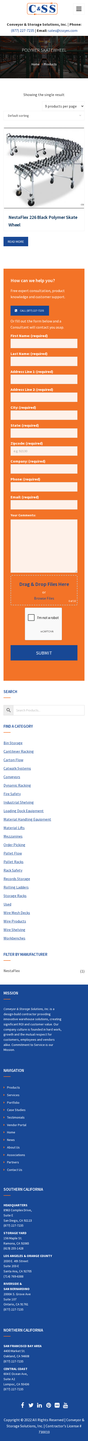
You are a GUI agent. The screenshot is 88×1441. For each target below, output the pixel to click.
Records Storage (17, 878)
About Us (13, 1147)
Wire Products (15, 921)
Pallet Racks (13, 861)
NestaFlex (12, 970)
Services (13, 1095)
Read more (16, 241)
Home (11, 1132)
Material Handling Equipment (27, 819)
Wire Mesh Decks (17, 912)
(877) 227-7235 (22, 30)
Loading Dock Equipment (24, 810)
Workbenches (14, 938)
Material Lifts (14, 827)
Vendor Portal (16, 1125)
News (11, 1140)
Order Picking (14, 844)
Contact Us (14, 1170)
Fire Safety (12, 793)
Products (13, 1087)
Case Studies (16, 1110)
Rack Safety (13, 870)
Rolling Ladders (16, 887)
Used (7, 904)
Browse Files (44, 598)
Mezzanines (13, 836)
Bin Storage (13, 742)
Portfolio (13, 1102)
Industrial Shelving (19, 802)
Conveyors (12, 776)
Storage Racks (15, 895)
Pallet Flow (13, 853)
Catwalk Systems (17, 768)
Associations (16, 1155)
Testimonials (16, 1117)
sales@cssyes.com (62, 30)
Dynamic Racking (17, 785)
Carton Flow (13, 759)
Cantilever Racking (19, 751)
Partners (13, 1162)
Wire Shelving (14, 929)
